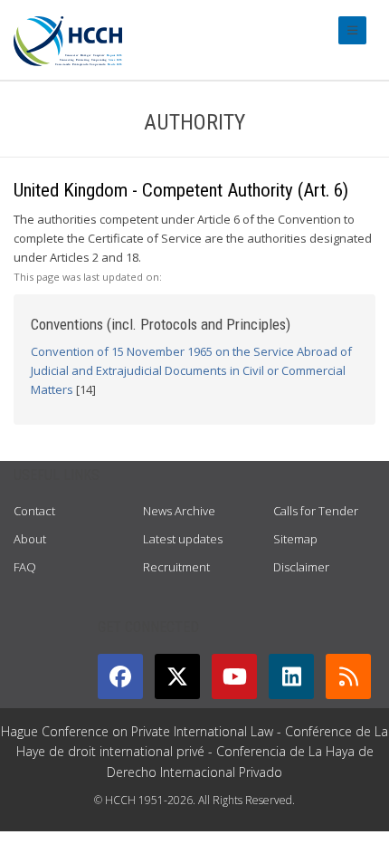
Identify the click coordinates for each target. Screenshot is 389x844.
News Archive (179, 511)
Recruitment (176, 567)
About (30, 539)
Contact (34, 511)
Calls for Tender (315, 511)
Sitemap (295, 539)
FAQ (25, 567)
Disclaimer (301, 567)
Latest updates (183, 539)
